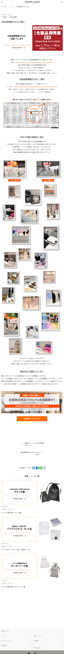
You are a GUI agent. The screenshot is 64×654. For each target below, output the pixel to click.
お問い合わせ (37, 648)
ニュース (4, 636)
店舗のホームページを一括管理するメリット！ (34, 444)
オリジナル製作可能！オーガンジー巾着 (13, 586)
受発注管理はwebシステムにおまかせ (30, 453)
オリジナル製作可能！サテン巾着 (11, 512)
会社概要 (36, 640)
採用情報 (4, 645)
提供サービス (37, 636)
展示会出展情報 (13, 17)
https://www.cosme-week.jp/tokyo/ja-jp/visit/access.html (35, 86)
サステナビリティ (6, 640)
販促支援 (5, 17)
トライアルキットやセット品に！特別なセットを (16, 549)
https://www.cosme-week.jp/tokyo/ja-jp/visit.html (34, 62)
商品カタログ (5, 631)
